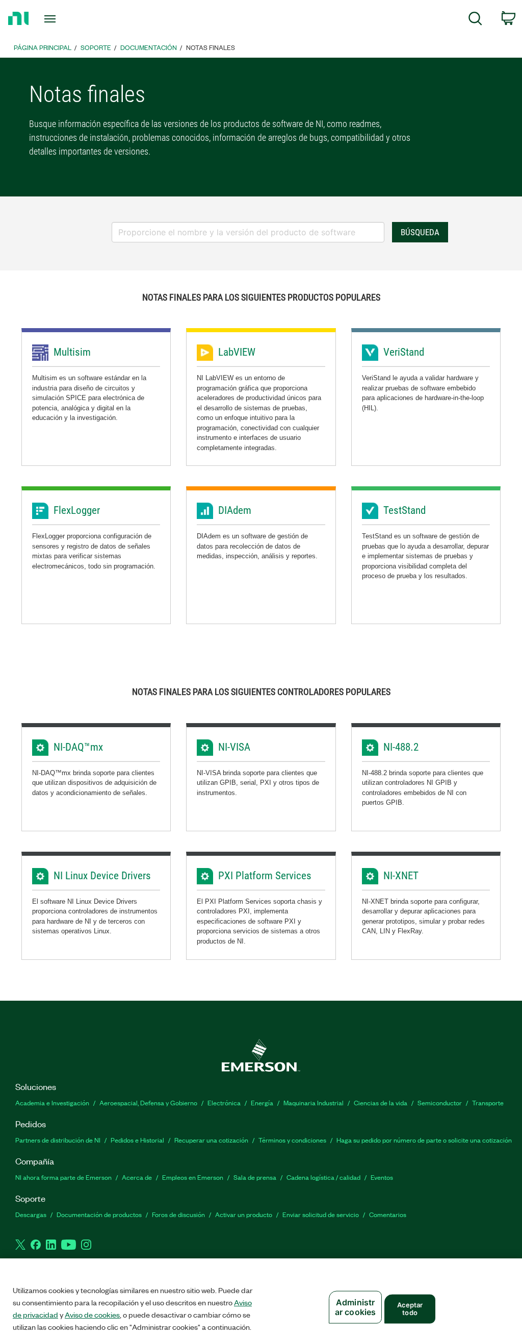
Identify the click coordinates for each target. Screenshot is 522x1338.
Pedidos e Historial (137, 1140)
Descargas (30, 1214)
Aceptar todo (410, 1308)
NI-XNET (401, 876)
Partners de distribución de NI (57, 1140)
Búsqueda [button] (420, 232)
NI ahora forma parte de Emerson (63, 1177)
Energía (262, 1102)
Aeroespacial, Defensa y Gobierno (148, 1102)
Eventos (382, 1177)
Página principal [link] (42, 47)
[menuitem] (475, 20)
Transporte (488, 1102)
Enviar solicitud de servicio (320, 1214)
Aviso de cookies (92, 1314)
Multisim (72, 352)
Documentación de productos (99, 1214)
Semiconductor (439, 1102)
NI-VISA (234, 747)
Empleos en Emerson (192, 1177)
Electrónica (224, 1102)
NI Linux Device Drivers (102, 876)
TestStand (404, 510)
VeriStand (403, 352)
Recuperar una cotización (211, 1140)
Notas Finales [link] (210, 47)
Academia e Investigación (52, 1102)
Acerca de (137, 1177)
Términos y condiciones (292, 1140)
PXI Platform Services (264, 876)
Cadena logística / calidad (323, 1177)
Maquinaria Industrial (313, 1102)
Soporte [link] (96, 47)
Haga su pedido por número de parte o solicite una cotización (424, 1140)
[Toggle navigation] (67, 19)
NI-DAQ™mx (78, 747)
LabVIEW (236, 352)
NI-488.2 (401, 747)
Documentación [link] (148, 47)
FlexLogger (77, 510)
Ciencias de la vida (380, 1102)
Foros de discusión (178, 1214)
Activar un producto (243, 1214)
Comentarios (387, 1214)
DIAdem (234, 510)
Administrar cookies (355, 1307)
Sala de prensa (254, 1177)
